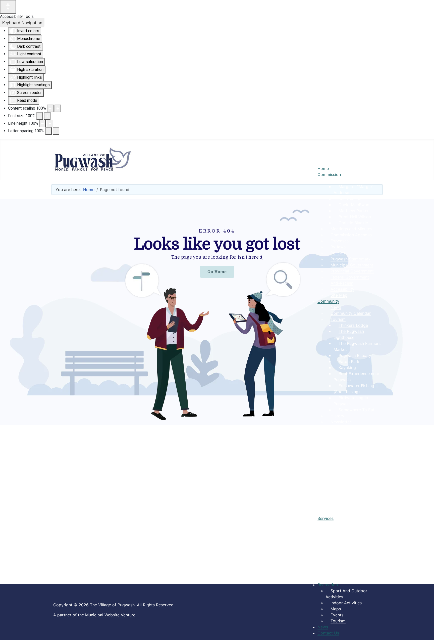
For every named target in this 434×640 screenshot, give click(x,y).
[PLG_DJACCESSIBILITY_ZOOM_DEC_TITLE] (50, 108)
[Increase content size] (58, 108)
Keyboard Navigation (22, 22)
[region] (217, 312)
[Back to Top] (425, 630)
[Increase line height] (50, 123)
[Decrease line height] (42, 123)
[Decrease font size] (39, 116)
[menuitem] (323, 168)
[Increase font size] (47, 116)
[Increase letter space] (56, 131)
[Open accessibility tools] (8, 7)
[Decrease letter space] (48, 131)
